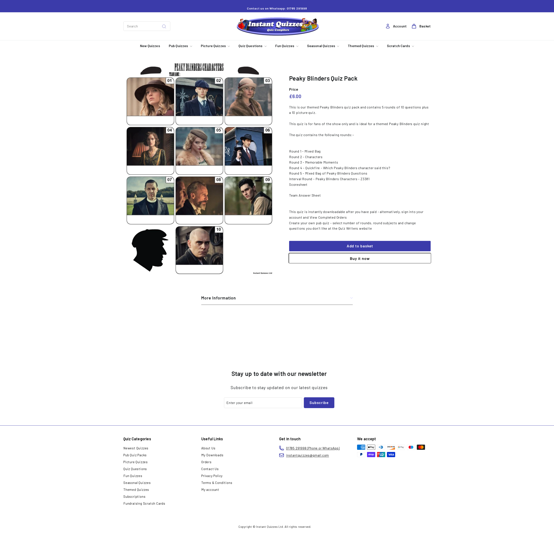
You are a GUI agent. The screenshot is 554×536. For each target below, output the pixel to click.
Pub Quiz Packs (135, 455)
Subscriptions (134, 496)
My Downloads (212, 455)
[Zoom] (199, 169)
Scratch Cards (399, 46)
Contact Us (210, 469)
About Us (208, 448)
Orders (206, 462)
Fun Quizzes (285, 46)
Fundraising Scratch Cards (144, 503)
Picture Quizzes (214, 46)
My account (210, 489)
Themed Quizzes (361, 46)
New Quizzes (150, 46)
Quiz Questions (250, 46)
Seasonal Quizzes (321, 46)
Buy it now (360, 258)
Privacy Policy (212, 476)
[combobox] (146, 26)
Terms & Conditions (216, 483)
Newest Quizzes (135, 448)
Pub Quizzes (179, 46)
